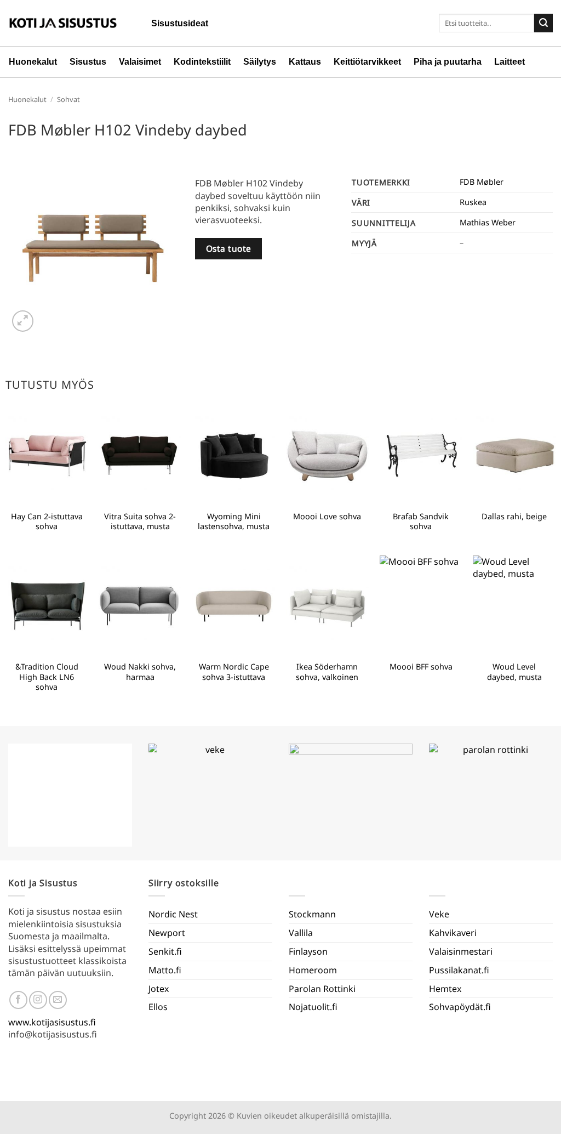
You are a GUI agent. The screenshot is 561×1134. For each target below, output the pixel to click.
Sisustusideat (179, 23)
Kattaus (305, 61)
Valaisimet (140, 61)
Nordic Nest (173, 914)
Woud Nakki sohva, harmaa (140, 672)
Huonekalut (33, 61)
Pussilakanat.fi (459, 970)
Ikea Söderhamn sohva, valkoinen (327, 672)
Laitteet (509, 61)
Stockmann (312, 914)
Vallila (301, 933)
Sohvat (68, 99)
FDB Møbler (481, 182)
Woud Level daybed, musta (514, 672)
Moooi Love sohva (327, 516)
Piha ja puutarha (448, 61)
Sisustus (88, 61)
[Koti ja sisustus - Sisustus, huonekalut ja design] (63, 23)
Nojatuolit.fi (313, 1007)
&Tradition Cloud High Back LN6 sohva (46, 677)
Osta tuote (228, 248)
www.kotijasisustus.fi (52, 1022)
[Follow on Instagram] (38, 1000)
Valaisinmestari (461, 951)
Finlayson (308, 951)
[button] (22, 321)
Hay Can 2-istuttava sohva (47, 522)
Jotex (158, 989)
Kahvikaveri (453, 933)
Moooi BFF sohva (421, 667)
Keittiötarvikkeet (367, 61)
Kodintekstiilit (202, 61)
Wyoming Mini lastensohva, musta (234, 522)
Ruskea (473, 202)
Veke (439, 914)
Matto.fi (164, 970)
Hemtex (445, 989)
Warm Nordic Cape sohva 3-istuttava (234, 672)
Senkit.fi (165, 951)
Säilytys (259, 61)
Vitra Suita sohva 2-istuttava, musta (140, 522)
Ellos (158, 1007)
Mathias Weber (488, 222)
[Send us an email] (58, 1000)
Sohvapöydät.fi (460, 1007)
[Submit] (543, 23)
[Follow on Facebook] (18, 1000)
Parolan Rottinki (322, 989)
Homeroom (313, 970)
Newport (166, 933)
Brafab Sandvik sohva (421, 522)
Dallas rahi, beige (514, 516)
